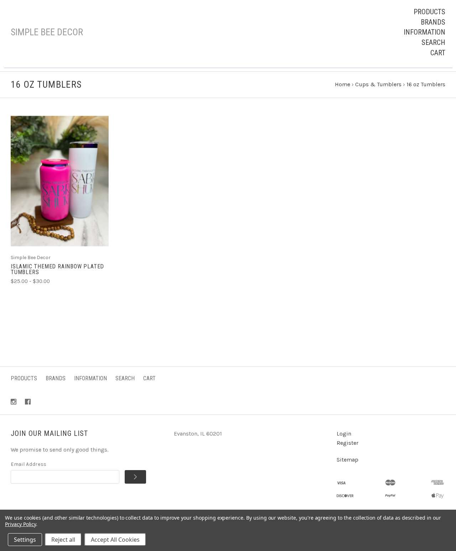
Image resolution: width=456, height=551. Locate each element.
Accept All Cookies (115, 540)
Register (347, 442)
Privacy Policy (20, 524)
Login (344, 433)
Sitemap (347, 459)
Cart (437, 52)
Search (433, 42)
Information (424, 32)
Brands (433, 22)
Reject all (63, 540)
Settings (25, 540)
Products (429, 11)
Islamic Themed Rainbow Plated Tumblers (57, 269)
